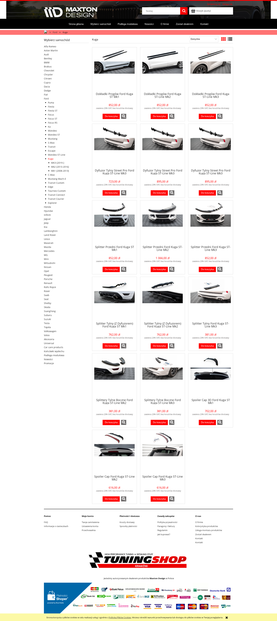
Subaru (48, 315)
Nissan (47, 267)
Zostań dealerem (203, 534)
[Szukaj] (184, 11)
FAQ (46, 522)
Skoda (47, 307)
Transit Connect (56, 194)
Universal (49, 343)
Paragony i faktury (166, 526)
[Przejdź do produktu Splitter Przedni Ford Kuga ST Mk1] (114, 222)
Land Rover (50, 234)
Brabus (48, 66)
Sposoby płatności (128, 526)
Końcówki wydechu (54, 351)
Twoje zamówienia (90, 522)
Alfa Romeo (50, 46)
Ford (46, 98)
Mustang (52, 138)
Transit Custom (56, 182)
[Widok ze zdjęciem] (223, 39)
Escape (51, 150)
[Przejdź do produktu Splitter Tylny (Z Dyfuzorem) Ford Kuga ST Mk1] (114, 299)
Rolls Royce (50, 287)
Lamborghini (51, 230)
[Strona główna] (70, 12)
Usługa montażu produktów (208, 530)
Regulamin (162, 530)
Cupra (47, 82)
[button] (123, 116)
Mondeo (52, 130)
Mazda (47, 246)
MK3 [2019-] (57, 162)
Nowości (48, 359)
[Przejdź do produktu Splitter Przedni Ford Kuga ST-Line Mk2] (162, 222)
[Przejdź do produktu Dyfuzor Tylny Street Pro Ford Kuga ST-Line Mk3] (114, 146)
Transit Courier (56, 198)
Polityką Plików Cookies (120, 617)
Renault (48, 283)
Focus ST (52, 118)
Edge (50, 186)
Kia (45, 226)
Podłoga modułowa (54, 355)
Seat (46, 299)
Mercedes (49, 251)
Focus (51, 114)
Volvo (47, 335)
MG (46, 255)
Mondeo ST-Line (56, 154)
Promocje (49, 363)
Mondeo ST (54, 134)
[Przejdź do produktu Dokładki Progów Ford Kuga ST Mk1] (114, 69)
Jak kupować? (163, 534)
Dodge (47, 90)
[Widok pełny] (230, 39)
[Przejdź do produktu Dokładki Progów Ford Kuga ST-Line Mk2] (162, 69)
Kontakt (199, 538)
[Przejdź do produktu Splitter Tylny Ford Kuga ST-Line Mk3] (210, 299)
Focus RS (52, 122)
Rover (47, 291)
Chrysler (48, 74)
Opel (46, 271)
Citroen (48, 78)
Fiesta (51, 106)
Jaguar (47, 218)
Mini (46, 259)
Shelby (47, 303)
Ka (49, 126)
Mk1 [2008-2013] (60, 170)
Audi (46, 54)
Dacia (47, 86)
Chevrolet (49, 70)
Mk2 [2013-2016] (60, 166)
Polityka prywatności (167, 522)
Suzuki (47, 319)
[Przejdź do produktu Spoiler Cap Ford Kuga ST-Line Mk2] (114, 452)
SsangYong (50, 311)
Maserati (48, 242)
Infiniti (47, 214)
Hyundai (48, 210)
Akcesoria (49, 339)
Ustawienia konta (90, 526)
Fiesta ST (52, 110)
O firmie (199, 522)
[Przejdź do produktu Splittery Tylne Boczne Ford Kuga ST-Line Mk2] (114, 375)
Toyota (47, 327)
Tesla (47, 323)
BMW (47, 62)
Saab (46, 295)
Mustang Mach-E (57, 178)
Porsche (48, 279)
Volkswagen (50, 331)
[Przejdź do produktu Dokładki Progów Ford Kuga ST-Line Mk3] (210, 69)
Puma (51, 102)
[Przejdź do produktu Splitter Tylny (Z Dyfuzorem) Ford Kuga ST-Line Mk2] (162, 299)
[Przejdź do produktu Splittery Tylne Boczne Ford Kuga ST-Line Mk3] (162, 375)
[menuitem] (76, 24)
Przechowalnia (89, 530)
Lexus (47, 238)
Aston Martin (51, 50)
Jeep (46, 222)
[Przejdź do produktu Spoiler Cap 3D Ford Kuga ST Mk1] (210, 375)
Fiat (46, 94)
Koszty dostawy (127, 522)
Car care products (53, 347)
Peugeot (48, 275)
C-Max (51, 174)
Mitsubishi (49, 263)
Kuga (50, 158)
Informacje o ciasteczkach (56, 526)
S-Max (51, 142)
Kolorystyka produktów (206, 526)
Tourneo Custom (57, 190)
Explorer (52, 202)
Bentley (48, 58)
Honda (47, 206)
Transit (51, 146)
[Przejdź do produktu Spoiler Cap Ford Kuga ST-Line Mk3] (162, 452)
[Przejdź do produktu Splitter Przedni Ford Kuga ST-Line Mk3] (210, 222)
